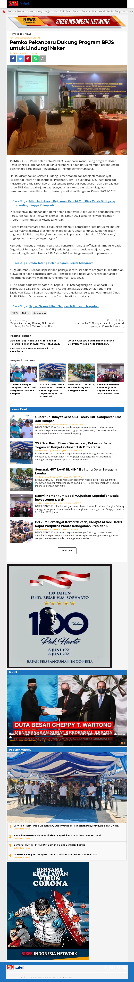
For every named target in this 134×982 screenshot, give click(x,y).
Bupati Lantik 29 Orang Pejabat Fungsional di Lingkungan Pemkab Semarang (98, 323)
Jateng (38, 11)
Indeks (68, 977)
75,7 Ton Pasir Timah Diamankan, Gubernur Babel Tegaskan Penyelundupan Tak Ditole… (67, 825)
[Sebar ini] (13, 58)
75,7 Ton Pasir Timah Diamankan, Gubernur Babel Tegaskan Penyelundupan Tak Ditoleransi (52, 390)
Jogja (47, 11)
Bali (62, 11)
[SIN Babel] (19, 3)
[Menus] (124, 4)
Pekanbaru (39, 313)
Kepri (102, 11)
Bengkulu (120, 11)
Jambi (109, 11)
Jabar (30, 11)
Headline (39, 424)
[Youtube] (124, 968)
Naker (25, 313)
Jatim (55, 11)
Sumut (76, 11)
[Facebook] (105, 968)
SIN (27, 977)
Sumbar (86, 11)
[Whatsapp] (35, 58)
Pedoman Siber (53, 977)
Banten (21, 11)
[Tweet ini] (20, 58)
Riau (94, 11)
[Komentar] (42, 58)
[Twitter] (111, 968)
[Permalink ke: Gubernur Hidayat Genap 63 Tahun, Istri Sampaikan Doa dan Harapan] (23, 373)
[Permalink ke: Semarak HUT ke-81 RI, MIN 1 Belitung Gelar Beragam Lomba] (81, 373)
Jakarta (11, 11)
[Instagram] (118, 968)
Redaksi (37, 977)
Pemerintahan (31, 53)
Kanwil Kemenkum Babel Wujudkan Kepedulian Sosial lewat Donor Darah (57, 835)
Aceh (68, 11)
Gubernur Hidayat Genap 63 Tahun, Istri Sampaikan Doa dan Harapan (55, 854)
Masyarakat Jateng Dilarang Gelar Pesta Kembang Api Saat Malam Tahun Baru (32, 323)
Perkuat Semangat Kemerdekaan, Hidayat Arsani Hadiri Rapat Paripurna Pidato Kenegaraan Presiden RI (78, 524)
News (21, 53)
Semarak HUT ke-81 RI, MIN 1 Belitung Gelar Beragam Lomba (81, 387)
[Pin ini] (28, 58)
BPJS (14, 313)
